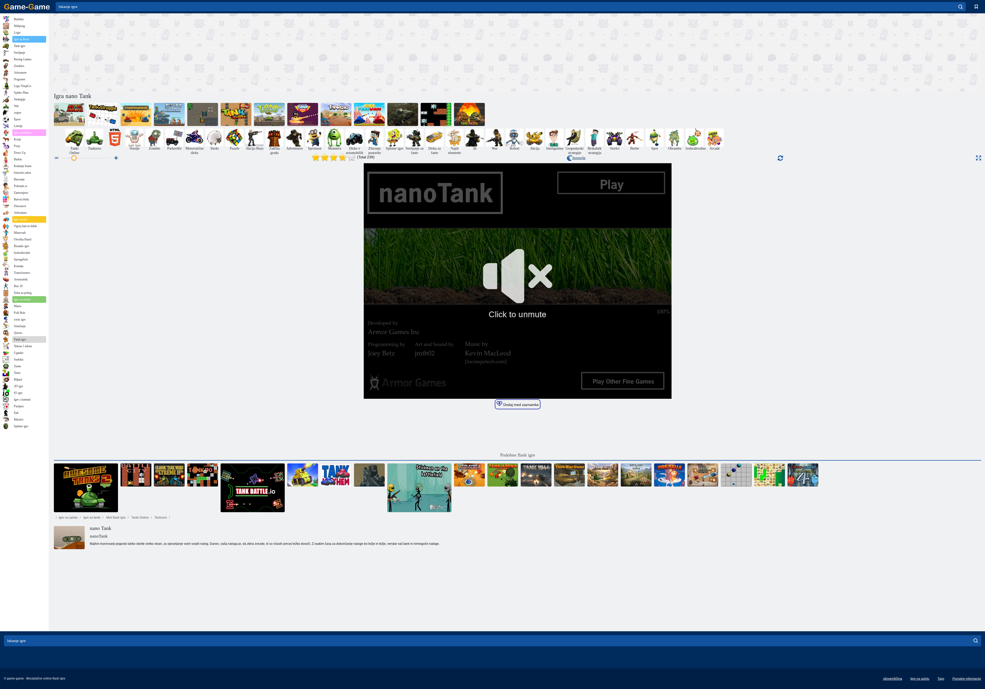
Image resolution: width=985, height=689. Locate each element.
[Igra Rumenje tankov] (136, 114)
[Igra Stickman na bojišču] (419, 487)
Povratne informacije (966, 679)
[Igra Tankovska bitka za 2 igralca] (469, 475)
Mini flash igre (115, 517)
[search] (960, 7)
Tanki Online (140, 517)
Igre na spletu (68, 517)
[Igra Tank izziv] (702, 475)
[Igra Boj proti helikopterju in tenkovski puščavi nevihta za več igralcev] (369, 475)
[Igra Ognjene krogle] (669, 475)
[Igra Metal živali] (69, 114)
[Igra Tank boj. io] (253, 487)
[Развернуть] (978, 158)
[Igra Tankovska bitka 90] (436, 114)
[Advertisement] (286, 52)
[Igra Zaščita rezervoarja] (269, 114)
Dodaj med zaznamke (520, 405)
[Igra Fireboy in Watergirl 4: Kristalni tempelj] (802, 475)
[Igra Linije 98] (736, 475)
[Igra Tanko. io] (336, 114)
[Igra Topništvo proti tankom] (636, 475)
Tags (941, 679)
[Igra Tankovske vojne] (569, 475)
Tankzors (160, 517)
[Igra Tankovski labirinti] (469, 114)
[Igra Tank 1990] (202, 475)
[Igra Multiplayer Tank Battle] (302, 475)
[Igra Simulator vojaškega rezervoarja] (402, 114)
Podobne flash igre (517, 455)
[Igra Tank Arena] (202, 114)
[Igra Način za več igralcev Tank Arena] (502, 475)
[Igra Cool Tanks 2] (86, 487)
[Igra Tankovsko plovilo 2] (602, 475)
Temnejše (579, 158)
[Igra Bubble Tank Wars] (369, 114)
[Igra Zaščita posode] (169, 114)
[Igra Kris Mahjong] (769, 475)
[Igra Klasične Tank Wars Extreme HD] (169, 475)
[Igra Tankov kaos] (336, 475)
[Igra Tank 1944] (536, 475)
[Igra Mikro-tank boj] (236, 114)
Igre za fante (92, 517)
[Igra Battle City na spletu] (136, 475)
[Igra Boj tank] (102, 114)
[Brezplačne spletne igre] (27, 6)
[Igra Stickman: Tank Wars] (302, 114)
